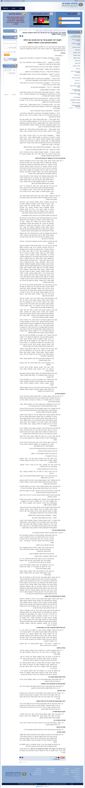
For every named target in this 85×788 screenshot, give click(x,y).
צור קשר (5, 8)
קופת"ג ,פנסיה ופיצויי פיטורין (75, 86)
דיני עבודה (77, 80)
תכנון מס (67, 768)
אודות (13, 8)
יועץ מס (78, 68)
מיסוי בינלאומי (76, 55)
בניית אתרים (46, 786)
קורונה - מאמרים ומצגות (76, 44)
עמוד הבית (77, 768)
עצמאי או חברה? (76, 77)
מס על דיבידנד (65, 774)
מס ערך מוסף (76, 58)
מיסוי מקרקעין (76, 52)
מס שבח (67, 772)
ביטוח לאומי (77, 83)
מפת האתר (77, 778)
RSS (78, 780)
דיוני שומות (39, 768)
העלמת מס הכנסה (51, 770)
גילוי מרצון (77, 63)
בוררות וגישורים (76, 47)
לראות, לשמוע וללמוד (76, 772)
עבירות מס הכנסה (51, 768)
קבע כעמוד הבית (16, 1)
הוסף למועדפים (7, 1)
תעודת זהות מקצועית (76, 770)
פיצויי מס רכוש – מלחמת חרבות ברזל (75, 36)
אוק (5, 70)
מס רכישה (66, 770)
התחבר (76, 1)
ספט (10, 70)
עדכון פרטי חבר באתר (13, 59)
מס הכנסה (77, 50)
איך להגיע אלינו (76, 776)
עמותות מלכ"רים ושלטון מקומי (76, 90)
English (23, 1)
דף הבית (64, 30)
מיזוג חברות (52, 772)
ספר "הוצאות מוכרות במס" (75, 94)
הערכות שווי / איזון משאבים (75, 72)
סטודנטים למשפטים (75, 100)
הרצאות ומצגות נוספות (36, 26)
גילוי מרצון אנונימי (37, 772)
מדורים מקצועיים (57, 30)
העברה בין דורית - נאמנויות (75, 40)
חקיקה (29, 30)
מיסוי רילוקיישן (76, 66)
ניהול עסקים (77, 75)
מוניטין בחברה (38, 770)
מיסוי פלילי (77, 60)
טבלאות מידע (76, 97)
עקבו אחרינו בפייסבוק (36, 774)
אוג (14, 70)
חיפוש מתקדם (63, 26)
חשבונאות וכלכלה (76, 102)
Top (21, 8)
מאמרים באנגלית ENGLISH (76, 106)
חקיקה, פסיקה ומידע (37, 30)
